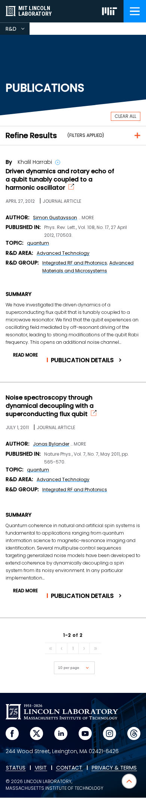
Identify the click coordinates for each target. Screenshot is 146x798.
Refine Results (31, 135)
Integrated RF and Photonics (74, 263)
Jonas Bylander (51, 444)
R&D (18, 30)
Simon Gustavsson (55, 217)
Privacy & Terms (114, 768)
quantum (38, 243)
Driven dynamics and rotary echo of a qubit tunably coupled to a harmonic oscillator (60, 179)
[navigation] (135, 11)
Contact (69, 768)
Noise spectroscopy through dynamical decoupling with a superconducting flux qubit (50, 406)
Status (15, 768)
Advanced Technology (63, 253)
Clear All (125, 116)
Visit (41, 768)
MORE (88, 217)
